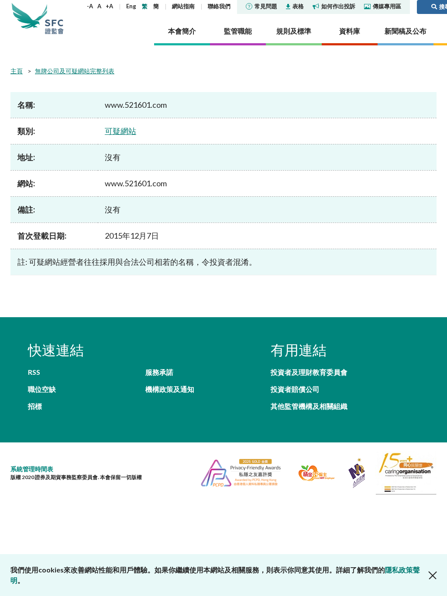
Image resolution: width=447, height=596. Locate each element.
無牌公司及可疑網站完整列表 (74, 71)
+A (109, 6)
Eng (131, 6)
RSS (34, 372)
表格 (298, 6)
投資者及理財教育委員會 (309, 372)
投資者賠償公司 (295, 389)
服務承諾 (159, 372)
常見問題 (265, 6)
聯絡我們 (219, 6)
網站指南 (183, 6)
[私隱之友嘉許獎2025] (237, 472)
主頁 (16, 71)
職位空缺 (42, 389)
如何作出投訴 (338, 6)
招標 (35, 406)
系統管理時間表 (31, 469)
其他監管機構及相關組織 (309, 406)
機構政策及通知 (169, 389)
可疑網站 (120, 131)
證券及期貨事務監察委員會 (54, 18)
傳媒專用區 (387, 6)
